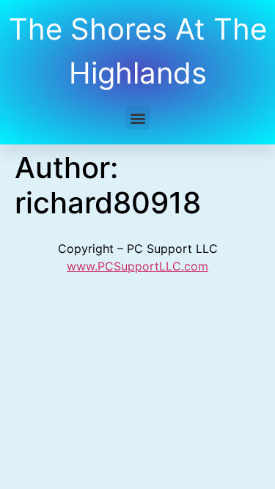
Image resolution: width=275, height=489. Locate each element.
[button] (137, 118)
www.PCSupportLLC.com (137, 266)
